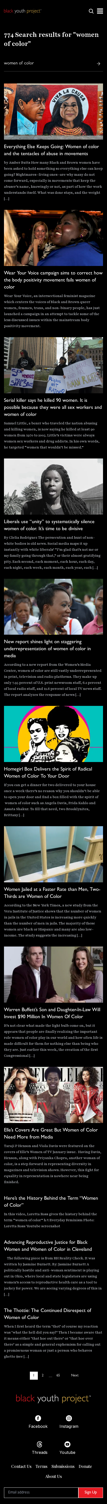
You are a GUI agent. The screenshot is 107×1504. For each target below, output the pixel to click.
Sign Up (91, 1493)
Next (74, 1375)
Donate (85, 1466)
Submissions (63, 1466)
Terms (42, 1466)
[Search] (98, 63)
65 (58, 1375)
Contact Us (21, 1466)
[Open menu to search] (91, 11)
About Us (53, 1476)
